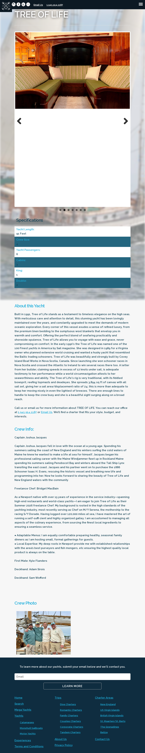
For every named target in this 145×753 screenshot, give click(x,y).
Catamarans (27, 722)
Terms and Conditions (29, 746)
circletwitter (23, 4)
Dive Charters (68, 704)
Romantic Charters (71, 710)
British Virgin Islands (111, 715)
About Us (61, 739)
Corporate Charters (71, 726)
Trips (58, 697)
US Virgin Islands (110, 710)
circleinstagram (14, 4)
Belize (104, 732)
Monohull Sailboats (31, 728)
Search (19, 703)
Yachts (18, 715)
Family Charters (69, 715)
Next (124, 120)
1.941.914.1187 (55, 5)
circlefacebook (18, 4)
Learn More (72, 686)
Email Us (38, 5)
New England (108, 704)
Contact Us (102, 739)
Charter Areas (104, 697)
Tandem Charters (70, 732)
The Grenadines (109, 726)
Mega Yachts (22, 709)
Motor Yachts (28, 733)
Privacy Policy (64, 745)
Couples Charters (70, 721)
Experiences (22, 740)
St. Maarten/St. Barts (112, 721)
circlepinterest (28, 4)
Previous (20, 120)
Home (18, 697)
